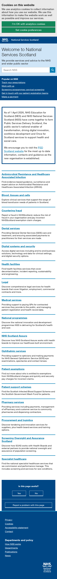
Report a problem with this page (28, 505)
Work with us (8, 86)
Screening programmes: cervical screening (23, 89)
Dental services (11, 228)
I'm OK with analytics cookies (28, 23)
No (39, 493)
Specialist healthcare (14, 458)
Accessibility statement (16, 527)
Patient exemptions (13, 368)
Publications (11, 551)
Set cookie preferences (28, 29)
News (8, 555)
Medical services (11, 299)
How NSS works (13, 544)
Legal (5, 282)
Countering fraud (12, 210)
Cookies (9, 523)
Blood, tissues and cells (16, 195)
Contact (9, 531)
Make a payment (10, 96)
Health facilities (11, 264)
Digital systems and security (18, 246)
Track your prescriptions (13, 82)
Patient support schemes (16, 386)
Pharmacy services (13, 402)
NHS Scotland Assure (14, 335)
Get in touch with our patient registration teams (25, 93)
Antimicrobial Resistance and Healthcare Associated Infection (26, 176)
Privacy (8, 519)
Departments (11, 548)
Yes (21, 493)
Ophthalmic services (14, 351)
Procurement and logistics (17, 420)
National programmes (14, 317)
